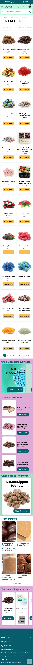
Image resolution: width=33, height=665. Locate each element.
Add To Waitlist (21, 619)
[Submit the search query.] (3, 12)
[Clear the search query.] (30, 12)
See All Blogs (16, 583)
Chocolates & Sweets (7, 17)
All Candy (16, 17)
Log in (25, 7)
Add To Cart (8, 57)
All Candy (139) (7, 27)
